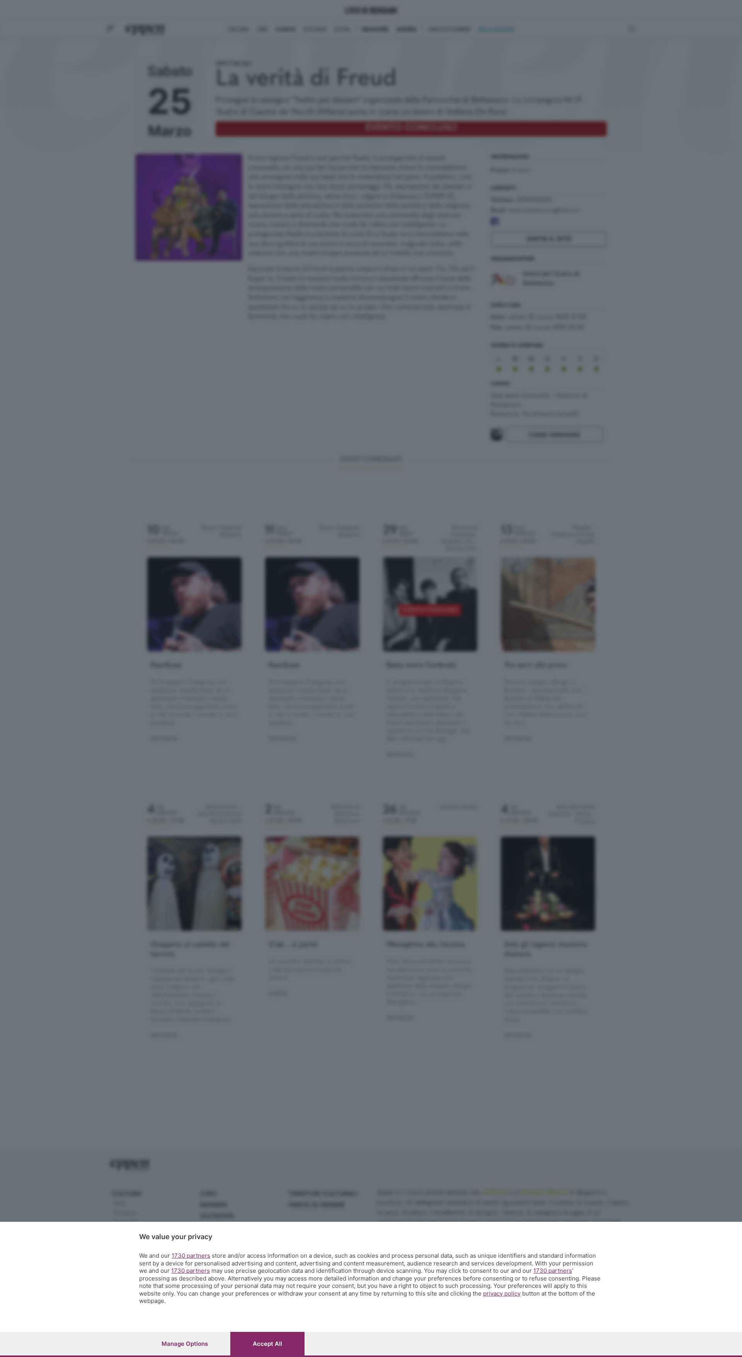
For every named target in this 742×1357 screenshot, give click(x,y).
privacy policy (502, 1293)
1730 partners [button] (191, 1255)
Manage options (185, 1343)
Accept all (267, 1343)
